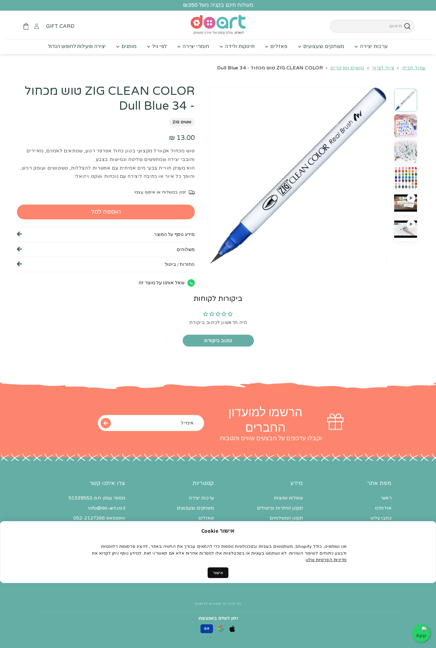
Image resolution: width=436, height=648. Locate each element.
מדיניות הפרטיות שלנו (326, 559)
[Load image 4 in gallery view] (405, 177)
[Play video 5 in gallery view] (405, 203)
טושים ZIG (182, 122)
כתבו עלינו (381, 518)
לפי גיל (159, 46)
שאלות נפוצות (288, 498)
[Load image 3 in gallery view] (405, 152)
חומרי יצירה (195, 46)
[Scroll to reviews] (106, 132)
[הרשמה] (105, 423)
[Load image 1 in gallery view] (405, 100)
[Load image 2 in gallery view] (405, 125)
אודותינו (383, 508)
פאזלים (279, 46)
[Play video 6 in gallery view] (405, 229)
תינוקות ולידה (239, 46)
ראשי (386, 498)
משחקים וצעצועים (323, 46)
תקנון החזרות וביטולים (280, 508)
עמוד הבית (414, 68)
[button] (25, 26)
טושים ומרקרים (347, 68)
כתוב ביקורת (218, 341)
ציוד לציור (383, 68)
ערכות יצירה (374, 46)
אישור (218, 572)
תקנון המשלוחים (286, 518)
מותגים (129, 46)
